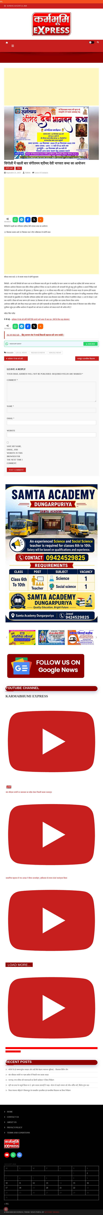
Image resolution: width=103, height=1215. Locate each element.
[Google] (19, 1155)
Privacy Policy (14, 1127)
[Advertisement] (51, 87)
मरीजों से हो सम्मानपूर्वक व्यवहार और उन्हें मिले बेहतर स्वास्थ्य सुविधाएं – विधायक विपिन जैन (38, 1070)
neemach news (38, 353)
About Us (11, 1122)
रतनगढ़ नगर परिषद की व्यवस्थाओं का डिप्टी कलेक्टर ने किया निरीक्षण (31, 1080)
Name (10, 406)
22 (74, 1188)
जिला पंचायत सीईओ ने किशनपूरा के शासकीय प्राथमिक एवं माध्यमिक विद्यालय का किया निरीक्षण (39, 1090)
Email (10, 418)
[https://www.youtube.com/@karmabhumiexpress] (7, 1155)
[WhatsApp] (15, 219)
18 (20, 1188)
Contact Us (13, 1117)
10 (7, 1183)
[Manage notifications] (6, 1209)
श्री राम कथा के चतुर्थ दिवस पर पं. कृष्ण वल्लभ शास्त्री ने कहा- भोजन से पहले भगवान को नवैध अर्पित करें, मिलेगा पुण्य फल (48, 1085)
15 (74, 1183)
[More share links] (40, 219)
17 (7, 1188)
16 (88, 1183)
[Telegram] (21, 219)
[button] (7, 637)
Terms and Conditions (18, 1133)
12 (34, 1183)
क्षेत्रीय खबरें (9, 168)
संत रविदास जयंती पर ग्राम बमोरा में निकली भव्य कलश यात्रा (28, 1075)
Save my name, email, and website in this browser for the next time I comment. (15, 454)
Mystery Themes (52, 1212)
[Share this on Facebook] (28, 219)
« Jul (6, 1204)
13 (47, 1183)
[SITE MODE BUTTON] (91, 42)
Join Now (91, 344)
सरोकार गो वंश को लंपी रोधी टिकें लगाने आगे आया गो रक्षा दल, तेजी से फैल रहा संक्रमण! (41, 319)
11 (20, 1183)
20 (47, 1188)
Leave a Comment (41, 173)
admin (27, 173)
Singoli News (55, 353)
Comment (12, 380)
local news (21, 353)
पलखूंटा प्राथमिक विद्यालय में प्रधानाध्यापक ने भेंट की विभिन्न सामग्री (88, 359)
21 (61, 1188)
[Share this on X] (34, 219)
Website (11, 431)
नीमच (18, 168)
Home (10, 1112)
